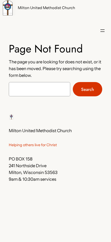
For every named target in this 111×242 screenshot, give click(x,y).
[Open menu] (102, 31)
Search (87, 89)
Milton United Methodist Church (46, 7)
